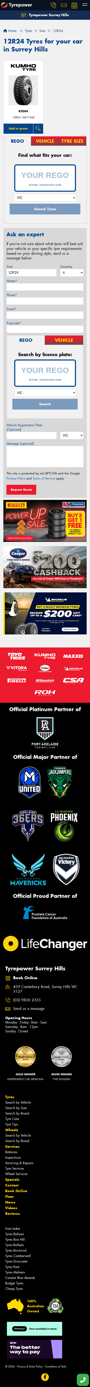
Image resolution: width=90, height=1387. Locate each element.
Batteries (11, 1152)
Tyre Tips (11, 1124)
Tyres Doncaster (16, 1261)
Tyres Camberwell (18, 1256)
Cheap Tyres (14, 1289)
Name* (11, 281)
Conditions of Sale (55, 1366)
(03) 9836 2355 (27, 1000)
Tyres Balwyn (14, 1234)
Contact (12, 1185)
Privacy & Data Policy (29, 1366)
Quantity (66, 266)
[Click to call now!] (53, 5)
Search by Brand (17, 1113)
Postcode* (13, 323)
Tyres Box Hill (15, 1239)
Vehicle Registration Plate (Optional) (24, 427)
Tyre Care (12, 1119)
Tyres (9, 1097)
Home (12, 31)
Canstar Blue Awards (20, 1278)
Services (12, 1146)
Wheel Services (16, 1174)
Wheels (11, 1130)
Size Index (12, 1228)
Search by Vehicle (18, 1102)
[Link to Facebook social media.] (45, 1377)
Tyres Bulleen (14, 1245)
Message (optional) (20, 443)
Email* (11, 309)
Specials (12, 1179)
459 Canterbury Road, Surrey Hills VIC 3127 (45, 989)
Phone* (11, 295)
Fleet (9, 1196)
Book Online (16, 1191)
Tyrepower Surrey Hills (48, 15)
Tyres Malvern (15, 1272)
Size (9, 266)
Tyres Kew (12, 1267)
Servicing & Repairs (19, 1163)
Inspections (13, 1157)
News (10, 1202)
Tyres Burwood (15, 1250)
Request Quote (21, 489)
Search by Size (16, 1108)
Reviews (12, 1213)
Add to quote (18, 128)
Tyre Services (14, 1168)
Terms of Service (44, 478)
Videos (11, 1208)
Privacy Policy (15, 478)
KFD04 (23, 111)
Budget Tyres (14, 1283)
